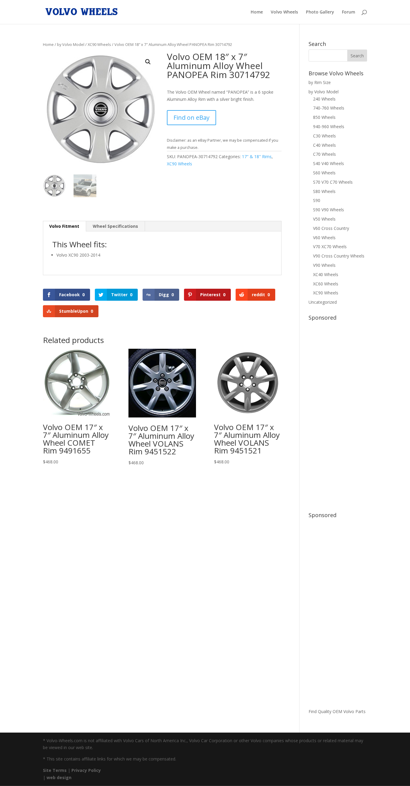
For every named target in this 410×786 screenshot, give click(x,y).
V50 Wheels (324, 219)
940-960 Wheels (328, 126)
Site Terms (55, 770)
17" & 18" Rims (257, 156)
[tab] (64, 226)
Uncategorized (323, 302)
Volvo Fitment (64, 226)
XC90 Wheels (99, 44)
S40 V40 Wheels (328, 163)
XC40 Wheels (325, 274)
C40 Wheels (324, 145)
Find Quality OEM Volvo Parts (337, 711)
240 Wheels (324, 99)
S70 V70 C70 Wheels (333, 182)
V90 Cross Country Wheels (338, 256)
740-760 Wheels (328, 108)
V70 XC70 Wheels (330, 246)
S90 (316, 200)
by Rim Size (320, 82)
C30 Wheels (324, 136)
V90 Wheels (324, 265)
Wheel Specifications (115, 226)
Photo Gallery (320, 12)
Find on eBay (191, 117)
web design (59, 777)
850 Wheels (324, 117)
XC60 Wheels (325, 284)
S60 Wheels (324, 173)
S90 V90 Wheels (328, 209)
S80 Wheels (324, 191)
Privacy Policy (86, 770)
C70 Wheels (324, 154)
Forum (348, 12)
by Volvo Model (70, 44)
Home (257, 12)
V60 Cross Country (331, 228)
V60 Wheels (324, 237)
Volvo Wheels (284, 12)
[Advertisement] (338, 413)
